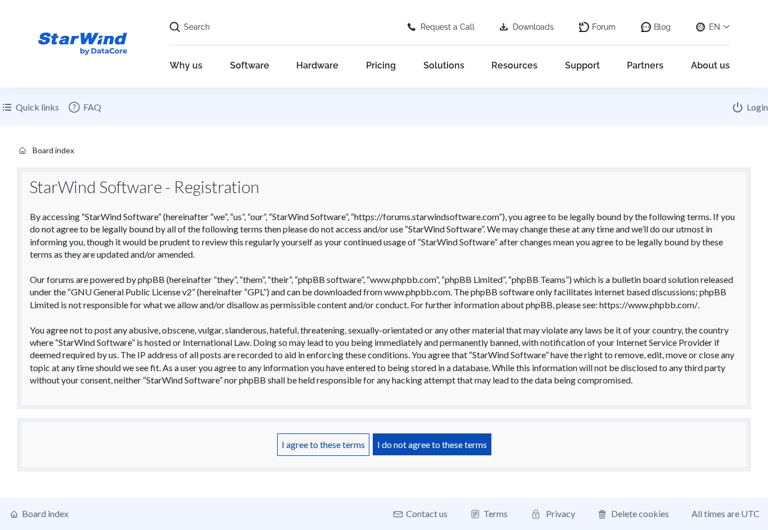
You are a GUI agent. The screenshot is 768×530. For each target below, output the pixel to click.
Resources (514, 65)
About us (710, 65)
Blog (662, 26)
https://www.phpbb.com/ (648, 304)
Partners (645, 65)
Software (249, 65)
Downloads (533, 26)
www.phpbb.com (417, 291)
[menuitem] (84, 107)
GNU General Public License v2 (131, 291)
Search (197, 26)
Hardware (317, 65)
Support (582, 65)
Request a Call (448, 26)
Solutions (443, 65)
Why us (186, 65)
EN (714, 26)
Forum (604, 26)
